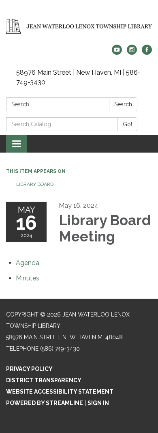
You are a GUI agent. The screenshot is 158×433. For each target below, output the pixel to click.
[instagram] (132, 52)
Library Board (34, 184)
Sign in (98, 403)
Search (123, 104)
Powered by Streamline (44, 403)
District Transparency (43, 380)
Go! (127, 124)
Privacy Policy (29, 369)
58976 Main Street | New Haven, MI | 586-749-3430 (78, 77)
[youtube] (117, 52)
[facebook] (147, 52)
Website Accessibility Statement (59, 391)
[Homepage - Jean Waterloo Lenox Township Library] (79, 26)
